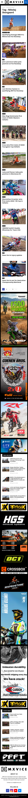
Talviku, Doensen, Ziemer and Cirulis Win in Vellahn (17, 730)
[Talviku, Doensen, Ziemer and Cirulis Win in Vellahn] (5, 731)
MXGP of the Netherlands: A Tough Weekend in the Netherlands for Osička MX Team (17, 479)
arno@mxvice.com (16, 782)
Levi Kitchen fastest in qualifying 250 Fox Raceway (12, 90)
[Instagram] (11, 790)
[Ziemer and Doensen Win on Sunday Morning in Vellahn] (5, 739)
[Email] (19, 790)
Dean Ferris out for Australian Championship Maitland (14, 281)
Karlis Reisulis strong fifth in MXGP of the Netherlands (17, 496)
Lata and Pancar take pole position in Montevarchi (12, 173)
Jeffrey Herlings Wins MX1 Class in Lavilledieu (17, 722)
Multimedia (5, 32)
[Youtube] (15, 790)
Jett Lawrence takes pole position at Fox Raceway (11, 63)
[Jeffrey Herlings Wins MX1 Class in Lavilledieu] (5, 723)
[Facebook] (7, 790)
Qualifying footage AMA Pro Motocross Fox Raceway (13, 36)
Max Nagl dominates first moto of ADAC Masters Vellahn (12, 118)
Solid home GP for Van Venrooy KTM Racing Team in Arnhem (17, 460)
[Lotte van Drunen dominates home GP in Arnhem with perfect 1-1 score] (5, 489)
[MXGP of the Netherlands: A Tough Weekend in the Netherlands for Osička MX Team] (5, 479)
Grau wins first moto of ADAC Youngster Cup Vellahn (13, 146)
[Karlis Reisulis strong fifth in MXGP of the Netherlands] (5, 497)
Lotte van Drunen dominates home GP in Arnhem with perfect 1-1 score (18, 488)
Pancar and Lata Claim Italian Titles (16, 714)
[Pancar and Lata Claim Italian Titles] (5, 716)
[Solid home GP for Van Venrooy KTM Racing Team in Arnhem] (5, 460)
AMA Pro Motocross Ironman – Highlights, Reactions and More (17, 746)
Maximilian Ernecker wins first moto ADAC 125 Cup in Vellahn (12, 201)
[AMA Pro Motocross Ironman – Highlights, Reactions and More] (5, 747)
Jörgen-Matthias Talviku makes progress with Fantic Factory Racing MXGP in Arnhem (17, 469)
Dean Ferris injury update (12, 255)
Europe (4, 113)
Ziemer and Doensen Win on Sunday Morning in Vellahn (17, 738)
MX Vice (17, 796)
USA (8, 32)
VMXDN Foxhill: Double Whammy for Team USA (11, 229)
